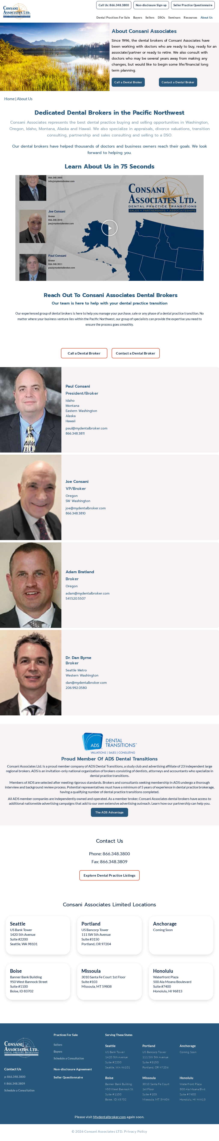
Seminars (174, 17)
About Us (207, 17)
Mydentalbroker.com (109, 1117)
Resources (190, 17)
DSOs (161, 17)
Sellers (150, 17)
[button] (109, 227)
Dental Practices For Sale (113, 17)
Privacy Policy (135, 1131)
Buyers (137, 17)
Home (9, 98)
